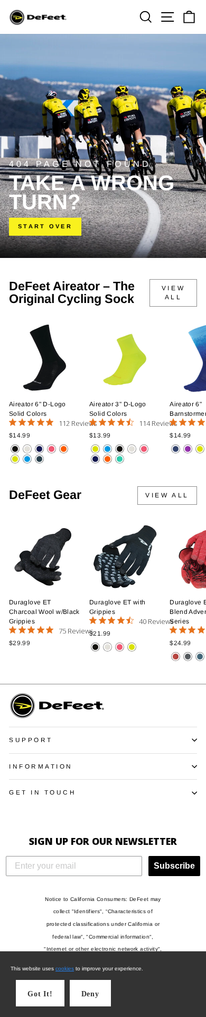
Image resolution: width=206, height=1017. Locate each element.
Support (31, 739)
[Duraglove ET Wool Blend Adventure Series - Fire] (176, 657)
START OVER (45, 226)
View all (173, 292)
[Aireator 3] (95, 449)
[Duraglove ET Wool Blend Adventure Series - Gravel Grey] (188, 657)
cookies (64, 968)
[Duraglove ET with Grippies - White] (107, 647)
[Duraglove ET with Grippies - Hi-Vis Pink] (120, 647)
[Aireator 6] (15, 449)
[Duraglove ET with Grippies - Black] (95, 647)
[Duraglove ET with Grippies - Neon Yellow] (132, 647)
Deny (90, 994)
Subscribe (174, 865)
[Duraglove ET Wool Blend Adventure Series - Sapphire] (200, 657)
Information (41, 766)
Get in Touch (42, 792)
